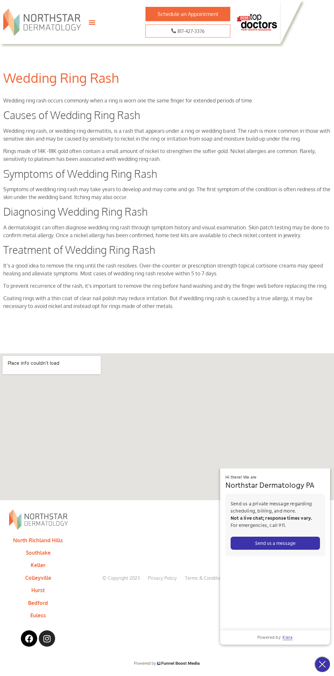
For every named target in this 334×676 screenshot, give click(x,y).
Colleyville (38, 578)
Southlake (38, 552)
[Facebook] (29, 638)
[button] (92, 22)
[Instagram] (47, 638)
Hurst (38, 590)
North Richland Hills (38, 540)
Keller (38, 565)
